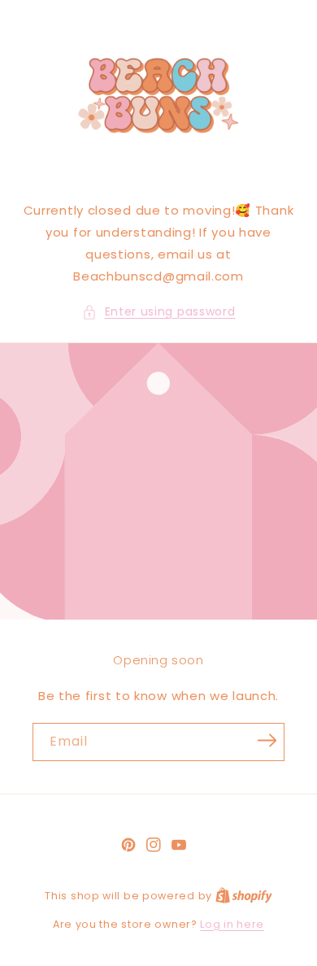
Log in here (232, 924)
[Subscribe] (266, 741)
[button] (159, 312)
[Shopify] (243, 895)
